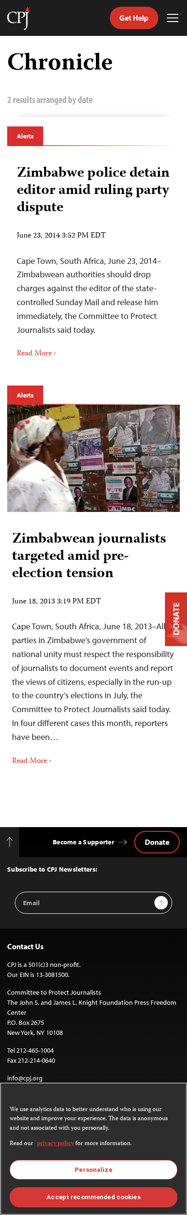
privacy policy (55, 1144)
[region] (93, 1148)
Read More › (36, 354)
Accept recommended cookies (93, 1197)
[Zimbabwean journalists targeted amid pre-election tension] (93, 458)
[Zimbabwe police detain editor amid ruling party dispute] (93, 258)
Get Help (134, 18)
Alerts (25, 136)
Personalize (93, 1169)
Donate (157, 842)
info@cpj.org (25, 1078)
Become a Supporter (83, 842)
